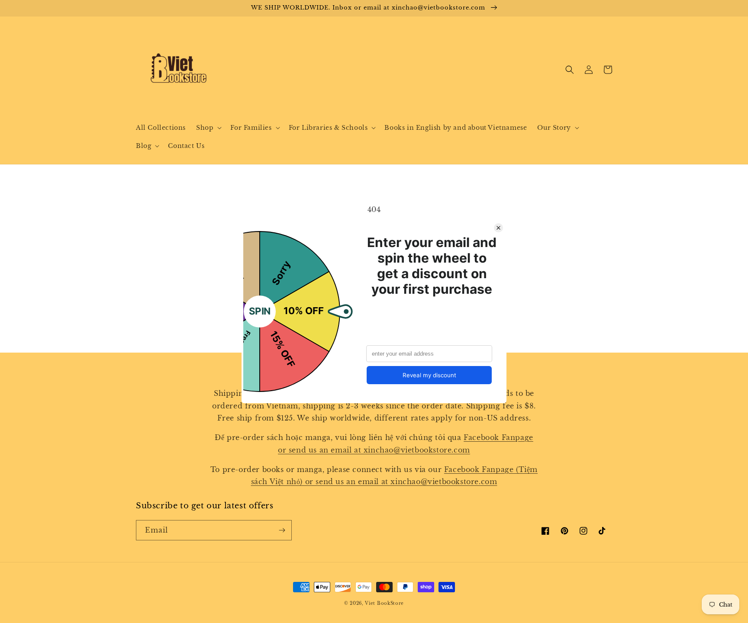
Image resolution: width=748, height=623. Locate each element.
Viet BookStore (384, 603)
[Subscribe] (281, 530)
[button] (208, 128)
